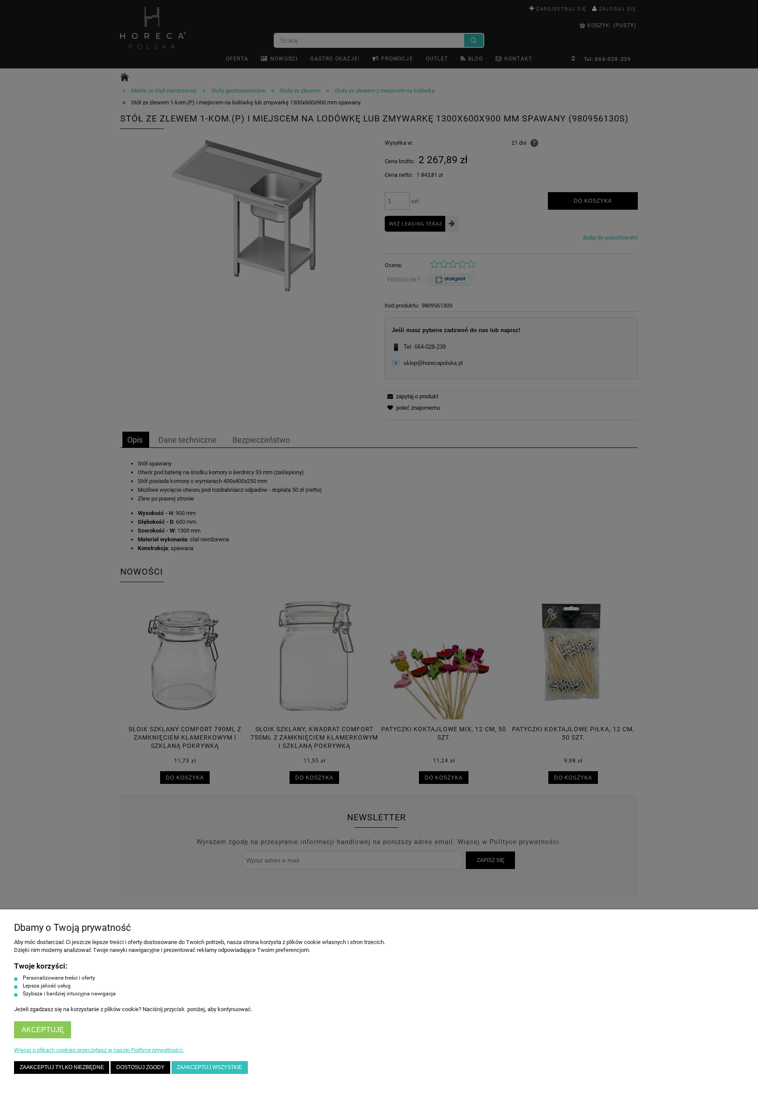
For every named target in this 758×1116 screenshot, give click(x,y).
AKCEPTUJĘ (42, 1030)
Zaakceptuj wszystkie (209, 1067)
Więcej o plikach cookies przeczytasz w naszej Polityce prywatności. (99, 1050)
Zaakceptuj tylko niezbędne (62, 1067)
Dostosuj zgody (140, 1067)
